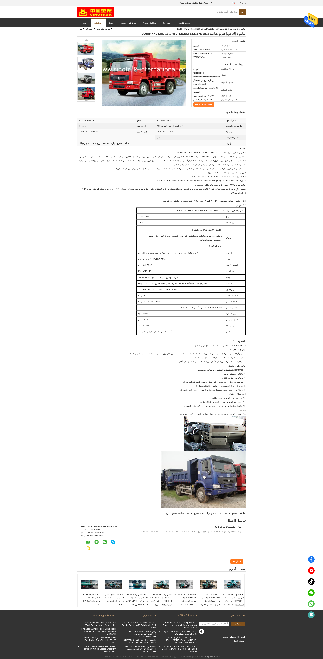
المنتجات (98, 22)
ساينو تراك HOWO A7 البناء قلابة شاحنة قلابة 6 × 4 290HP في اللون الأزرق (161, 597)
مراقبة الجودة (149, 22)
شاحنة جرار (149, 615)
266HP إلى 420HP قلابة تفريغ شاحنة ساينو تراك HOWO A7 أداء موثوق (233, 597)
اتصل (212, 104)
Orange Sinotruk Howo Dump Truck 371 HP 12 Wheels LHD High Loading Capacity (179, 649)
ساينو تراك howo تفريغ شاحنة (202, 513)
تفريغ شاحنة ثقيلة (228, 513)
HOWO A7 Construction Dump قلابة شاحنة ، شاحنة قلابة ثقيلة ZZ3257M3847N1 (185, 599)
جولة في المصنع (128, 22)
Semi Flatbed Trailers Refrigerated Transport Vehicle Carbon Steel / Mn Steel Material (99, 649)
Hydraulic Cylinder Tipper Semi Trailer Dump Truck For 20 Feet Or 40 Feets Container (98, 631)
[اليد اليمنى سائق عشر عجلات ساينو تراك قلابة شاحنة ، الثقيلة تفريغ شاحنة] (113, 584)
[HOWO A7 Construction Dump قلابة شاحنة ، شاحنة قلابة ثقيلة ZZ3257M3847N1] (185, 584)
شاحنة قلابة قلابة (103, 29)
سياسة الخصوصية (212, 656)
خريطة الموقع (230, 636)
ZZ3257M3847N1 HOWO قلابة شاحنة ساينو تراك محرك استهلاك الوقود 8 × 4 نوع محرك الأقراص (209, 601)
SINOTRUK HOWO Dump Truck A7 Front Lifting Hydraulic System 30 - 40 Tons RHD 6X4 (180, 625)
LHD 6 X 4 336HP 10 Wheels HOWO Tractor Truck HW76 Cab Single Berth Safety (139, 625)
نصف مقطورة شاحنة (104, 615)
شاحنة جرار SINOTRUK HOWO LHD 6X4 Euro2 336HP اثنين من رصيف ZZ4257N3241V (140, 649)
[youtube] (311, 570)
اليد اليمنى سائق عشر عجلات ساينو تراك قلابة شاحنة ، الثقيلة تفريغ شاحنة (114, 599)
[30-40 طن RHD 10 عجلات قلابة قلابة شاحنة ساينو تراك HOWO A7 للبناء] (89, 584)
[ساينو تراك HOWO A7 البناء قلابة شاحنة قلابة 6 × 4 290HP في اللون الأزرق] (161, 584)
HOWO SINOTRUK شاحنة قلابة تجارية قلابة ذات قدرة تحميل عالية (180, 632)
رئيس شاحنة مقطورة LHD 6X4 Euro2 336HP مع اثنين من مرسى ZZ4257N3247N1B (140, 634)
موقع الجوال (238, 641)
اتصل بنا (167, 22)
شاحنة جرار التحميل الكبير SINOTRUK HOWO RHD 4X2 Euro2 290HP (139, 641)
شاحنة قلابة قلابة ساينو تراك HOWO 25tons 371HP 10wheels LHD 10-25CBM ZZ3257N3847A (181, 640)
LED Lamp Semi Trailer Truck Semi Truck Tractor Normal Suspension (100, 624)
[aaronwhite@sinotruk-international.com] (311, 615)
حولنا (111, 22)
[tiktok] (311, 581)
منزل (80, 29)
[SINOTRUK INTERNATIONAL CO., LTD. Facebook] (202, 632)
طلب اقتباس (184, 22)
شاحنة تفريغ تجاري (174, 513)
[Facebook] (311, 559)
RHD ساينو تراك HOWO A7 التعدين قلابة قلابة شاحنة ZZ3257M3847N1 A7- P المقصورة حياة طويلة (137, 601)
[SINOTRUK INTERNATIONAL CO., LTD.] (95, 12)
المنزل (84, 22)
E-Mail (241, 636)
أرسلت (238, 623)
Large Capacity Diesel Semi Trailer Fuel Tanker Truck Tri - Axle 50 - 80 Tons (100, 640)
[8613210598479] (311, 604)
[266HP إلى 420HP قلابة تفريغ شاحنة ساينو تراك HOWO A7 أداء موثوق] (232, 584)
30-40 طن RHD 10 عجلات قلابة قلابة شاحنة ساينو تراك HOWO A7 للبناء (90, 599)
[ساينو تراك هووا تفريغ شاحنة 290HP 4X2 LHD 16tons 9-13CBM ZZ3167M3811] (86, 48)
